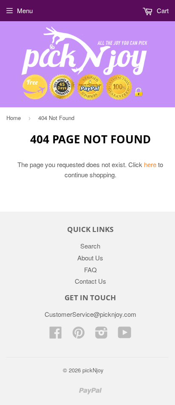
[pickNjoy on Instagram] (101, 334)
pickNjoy (93, 370)
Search (90, 245)
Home (13, 118)
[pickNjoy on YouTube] (124, 334)
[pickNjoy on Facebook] (55, 334)
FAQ (90, 269)
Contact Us (90, 281)
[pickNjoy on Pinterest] (78, 334)
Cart (162, 10)
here (150, 164)
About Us (90, 257)
